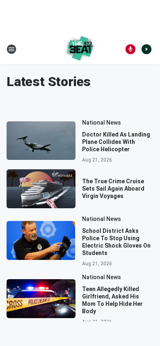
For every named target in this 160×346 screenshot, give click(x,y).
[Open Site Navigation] (11, 49)
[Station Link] (80, 49)
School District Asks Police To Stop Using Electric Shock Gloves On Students (116, 242)
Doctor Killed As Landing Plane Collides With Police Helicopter (116, 142)
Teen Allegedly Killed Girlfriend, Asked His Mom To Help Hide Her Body (112, 300)
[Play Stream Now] (146, 49)
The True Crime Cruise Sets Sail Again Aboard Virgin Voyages (113, 188)
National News (101, 122)
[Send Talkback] (130, 49)
